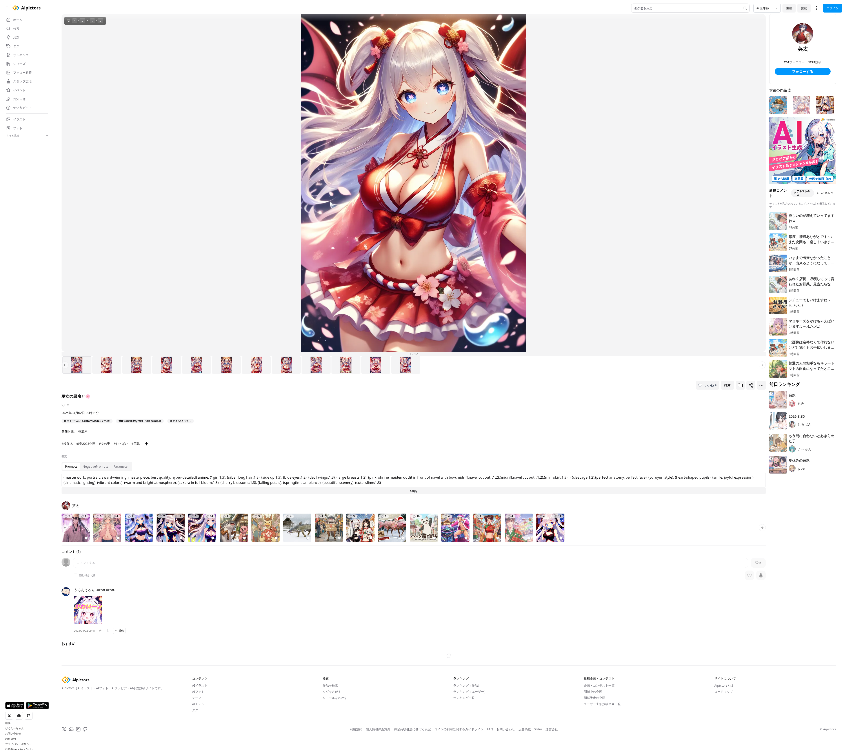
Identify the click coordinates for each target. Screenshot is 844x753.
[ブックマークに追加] (740, 385)
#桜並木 (67, 443)
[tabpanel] (414, 483)
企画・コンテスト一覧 (599, 708)
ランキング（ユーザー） (470, 714)
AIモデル (198, 727)
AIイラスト (199, 708)
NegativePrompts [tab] (95, 466)
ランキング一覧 (464, 720)
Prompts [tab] (71, 466)
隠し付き (84, 575)
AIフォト (198, 714)
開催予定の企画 (594, 720)
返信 (121, 631)
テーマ (196, 720)
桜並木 (82, 431)
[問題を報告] (108, 631)
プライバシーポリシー (18, 744)
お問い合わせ (13, 733)
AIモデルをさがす (335, 720)
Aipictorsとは (723, 708)
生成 (789, 8)
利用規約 (10, 739)
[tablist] (97, 466)
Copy (413, 491)
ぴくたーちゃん (14, 728)
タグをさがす (332, 714)
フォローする (802, 71)
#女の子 (104, 443)
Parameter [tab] (121, 466)
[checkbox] (75, 575)
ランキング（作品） (467, 708)
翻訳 (64, 456)
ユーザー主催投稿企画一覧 (602, 727)
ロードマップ (723, 714)
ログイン (832, 8)
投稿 (804, 8)
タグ (195, 733)
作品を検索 (330, 708)
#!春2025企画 (85, 443)
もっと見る (823, 193)
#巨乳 (135, 443)
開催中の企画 (593, 714)
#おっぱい (121, 443)
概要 (8, 723)
